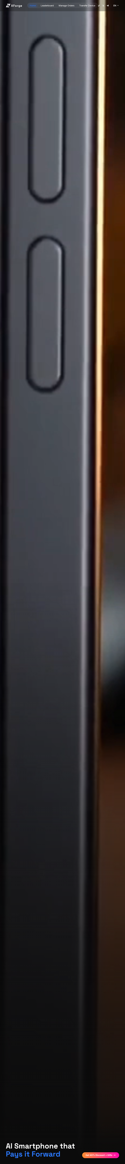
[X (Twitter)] (103, 5)
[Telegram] (107, 5)
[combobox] (116, 5)
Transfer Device (87, 5)
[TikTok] (99, 5)
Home (33, 5)
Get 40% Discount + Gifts (99, 1155)
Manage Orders (66, 5)
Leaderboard (47, 5)
